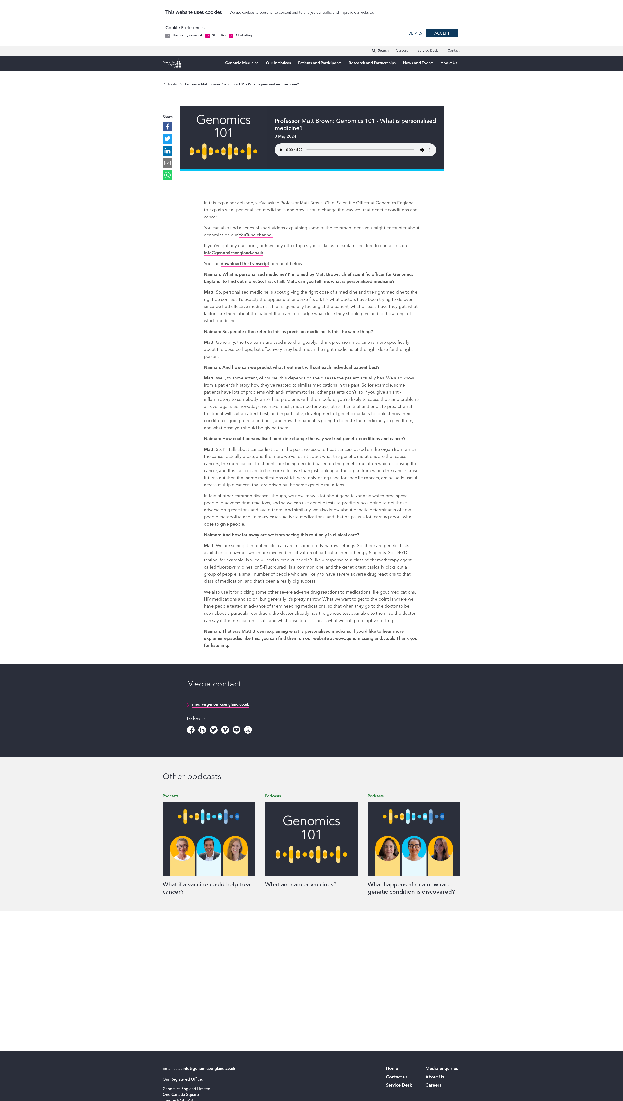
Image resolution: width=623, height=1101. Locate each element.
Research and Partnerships (372, 63)
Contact (453, 50)
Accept (441, 34)
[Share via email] (167, 163)
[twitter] (214, 730)
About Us (449, 63)
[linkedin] (202, 730)
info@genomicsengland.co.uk (233, 253)
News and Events (418, 63)
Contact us (396, 1077)
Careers (402, 50)
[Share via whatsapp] (167, 175)
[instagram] (248, 730)
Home (392, 1068)
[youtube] (236, 730)
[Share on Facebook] (167, 126)
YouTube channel (256, 235)
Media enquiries (441, 1068)
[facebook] (191, 730)
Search (383, 50)
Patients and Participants (319, 63)
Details (415, 33)
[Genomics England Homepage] (172, 63)
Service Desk (428, 50)
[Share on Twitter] (167, 139)
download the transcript (245, 264)
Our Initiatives (278, 63)
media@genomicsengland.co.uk (220, 705)
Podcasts (170, 84)
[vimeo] (225, 730)
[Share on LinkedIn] (167, 151)
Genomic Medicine (242, 63)
